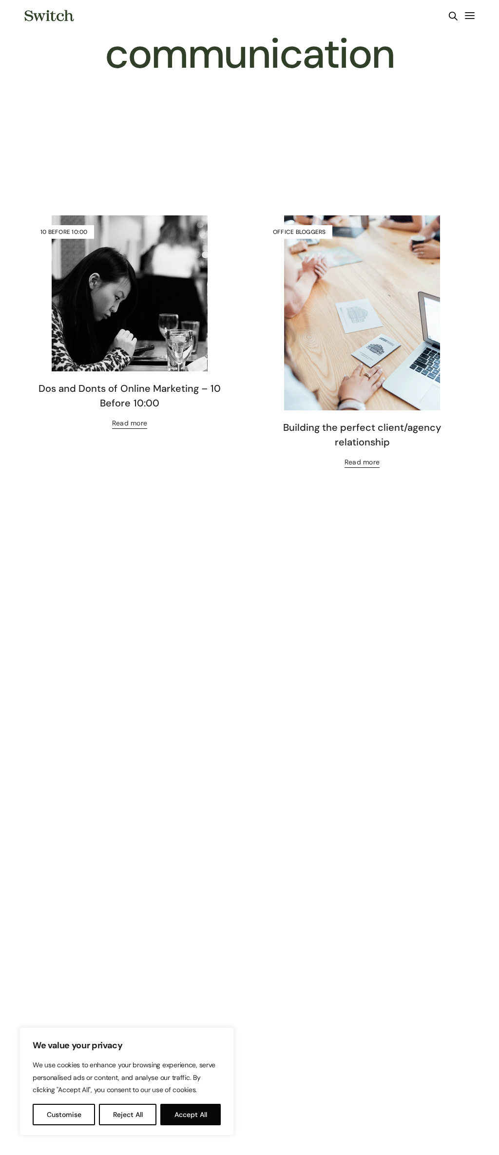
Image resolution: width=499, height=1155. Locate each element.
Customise (64, 1114)
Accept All (190, 1114)
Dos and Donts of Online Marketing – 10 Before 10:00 (129, 395)
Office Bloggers (299, 232)
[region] (126, 1081)
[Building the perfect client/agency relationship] (362, 312)
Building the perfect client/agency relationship (362, 434)
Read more (129, 423)
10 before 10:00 (64, 232)
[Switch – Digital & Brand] (49, 15)
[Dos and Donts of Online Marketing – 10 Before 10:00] (129, 293)
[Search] (453, 16)
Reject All (128, 1114)
